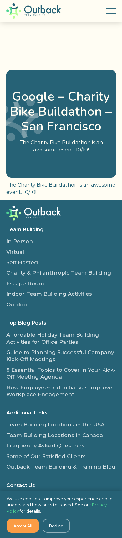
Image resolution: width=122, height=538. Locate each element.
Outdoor (17, 304)
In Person (19, 241)
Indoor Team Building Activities (49, 294)
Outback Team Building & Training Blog (60, 467)
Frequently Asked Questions (45, 445)
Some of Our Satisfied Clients (46, 456)
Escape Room (25, 283)
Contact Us (20, 485)
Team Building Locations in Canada (54, 435)
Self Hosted (22, 262)
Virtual (15, 252)
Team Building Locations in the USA (55, 424)
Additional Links (27, 412)
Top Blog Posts (26, 323)
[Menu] (111, 11)
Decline (56, 526)
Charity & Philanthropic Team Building (58, 273)
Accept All (23, 526)
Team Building (24, 229)
